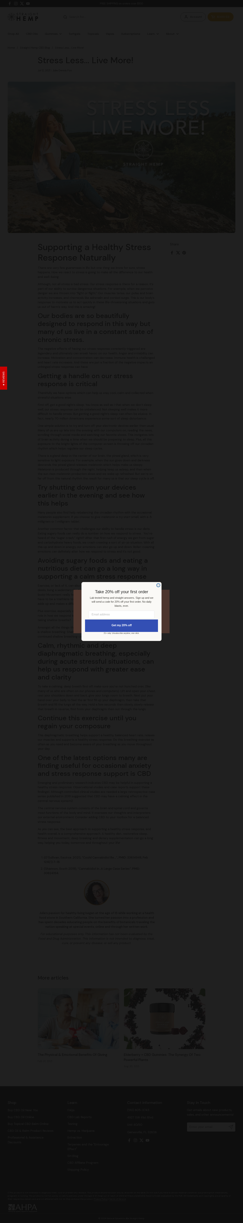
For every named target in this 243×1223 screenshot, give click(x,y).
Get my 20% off (122, 625)
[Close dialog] (158, 585)
